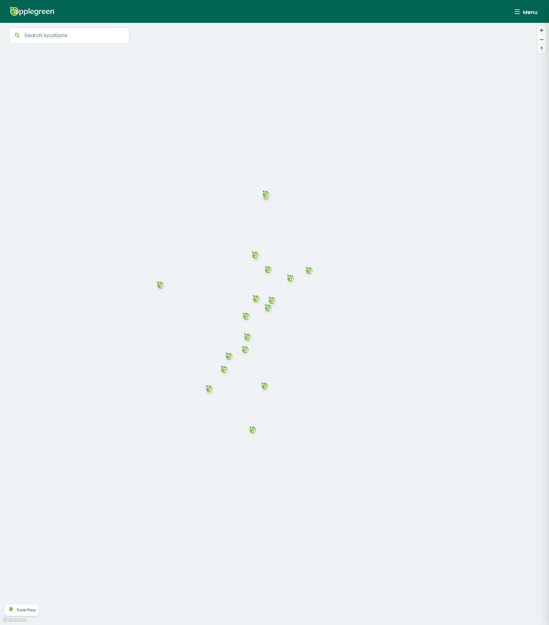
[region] (274, 324)
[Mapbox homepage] (14, 620)
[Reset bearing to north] (541, 48)
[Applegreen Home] (32, 11)
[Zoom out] (541, 39)
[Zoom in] (541, 30)
